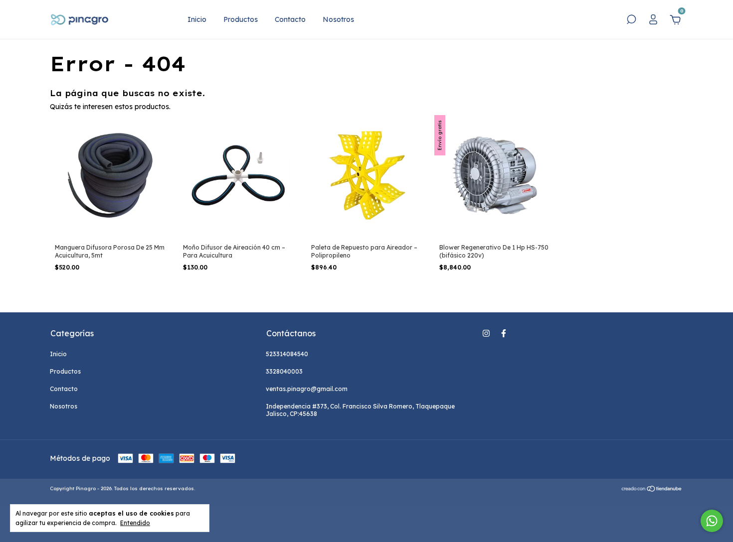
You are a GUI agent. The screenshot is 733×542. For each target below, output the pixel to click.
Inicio (196, 19)
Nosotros (338, 19)
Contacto (290, 19)
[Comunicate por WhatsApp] (712, 521)
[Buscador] (631, 20)
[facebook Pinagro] (504, 333)
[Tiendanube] (652, 489)
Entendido (135, 523)
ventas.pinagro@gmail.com (307, 389)
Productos (240, 19)
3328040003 (284, 371)
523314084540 (287, 354)
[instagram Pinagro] (486, 333)
